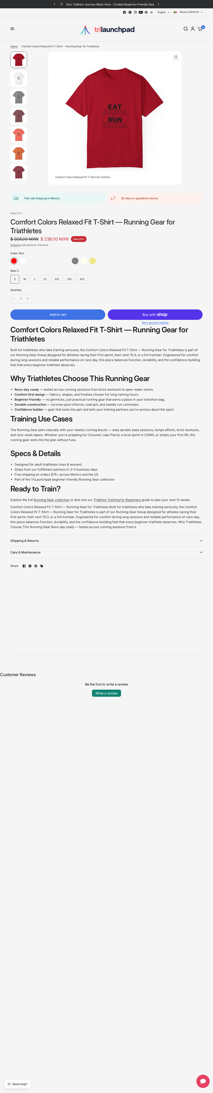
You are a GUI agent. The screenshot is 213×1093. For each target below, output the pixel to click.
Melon (101, 261)
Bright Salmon (49, 261)
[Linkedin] (151, 12)
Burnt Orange (57, 261)
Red (14, 261)
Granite (31, 261)
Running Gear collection (51, 500)
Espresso (127, 261)
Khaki (92, 261)
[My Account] (192, 28)
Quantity (15, 290)
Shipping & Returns (24, 541)
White (22, 261)
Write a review (106, 693)
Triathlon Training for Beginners (117, 500)
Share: (14, 566)
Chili (66, 261)
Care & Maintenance (25, 552)
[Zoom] (176, 57)
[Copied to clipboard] (41, 565)
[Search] (185, 28)
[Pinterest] (146, 12)
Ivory (83, 261)
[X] (130, 12)
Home (13, 46)
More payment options (155, 323)
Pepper (110, 261)
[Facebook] (124, 12)
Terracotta (118, 261)
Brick (40, 261)
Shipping (15, 245)
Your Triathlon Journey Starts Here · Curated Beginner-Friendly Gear (110, 4)
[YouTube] (141, 12)
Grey (75, 261)
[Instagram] (135, 12)
